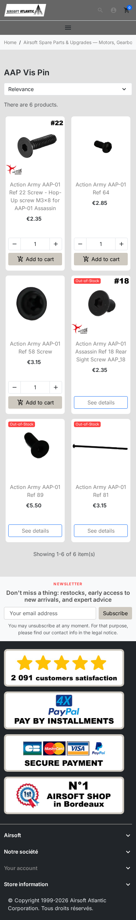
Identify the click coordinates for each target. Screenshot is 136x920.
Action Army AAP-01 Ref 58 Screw (35, 347)
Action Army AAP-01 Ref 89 (35, 491)
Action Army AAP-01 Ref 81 (101, 491)
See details (101, 402)
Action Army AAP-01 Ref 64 (101, 188)
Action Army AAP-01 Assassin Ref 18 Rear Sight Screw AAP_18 (101, 351)
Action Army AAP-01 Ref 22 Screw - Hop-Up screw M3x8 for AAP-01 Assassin (35, 196)
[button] (100, 10)
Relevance (21, 89)
